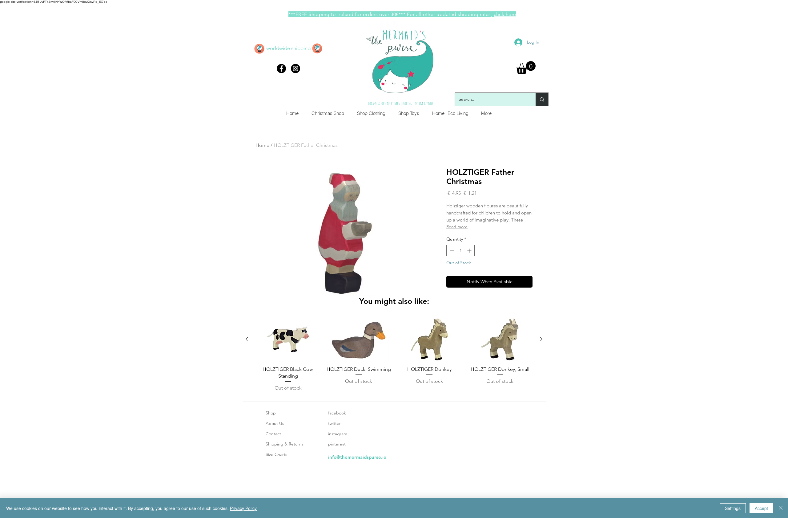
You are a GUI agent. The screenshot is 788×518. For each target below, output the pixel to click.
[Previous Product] (247, 339)
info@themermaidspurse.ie (357, 457)
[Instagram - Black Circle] (295, 68)
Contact (273, 434)
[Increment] (470, 250)
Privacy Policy (243, 508)
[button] (526, 67)
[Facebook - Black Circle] (281, 68)
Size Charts (276, 454)
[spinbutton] (460, 250)
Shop (271, 413)
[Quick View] (288, 339)
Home (262, 145)
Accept (761, 508)
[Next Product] (541, 339)
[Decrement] (451, 250)
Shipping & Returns (285, 444)
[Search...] (542, 99)
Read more (457, 227)
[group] (394, 355)
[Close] (780, 508)
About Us (275, 423)
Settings (733, 508)
